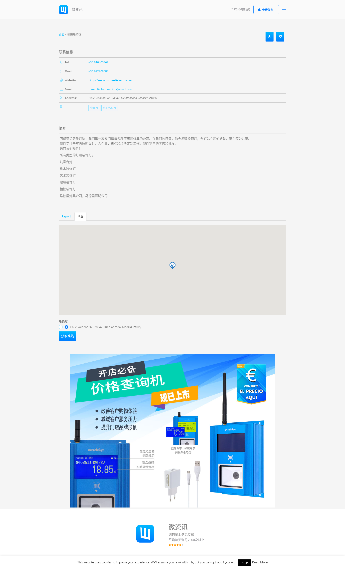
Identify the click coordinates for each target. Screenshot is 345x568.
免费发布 (267, 10)
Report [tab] (66, 216)
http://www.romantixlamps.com (111, 80)
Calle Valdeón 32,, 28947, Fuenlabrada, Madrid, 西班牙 (105, 327)
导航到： (64, 321)
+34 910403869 (98, 62)
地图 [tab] (80, 216)
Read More (260, 562)
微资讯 (76, 9)
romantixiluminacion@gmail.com (110, 89)
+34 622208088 (98, 71)
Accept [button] (245, 562)
